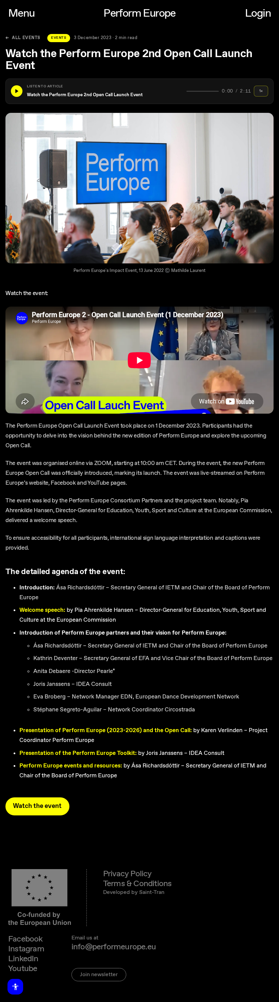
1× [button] (261, 90)
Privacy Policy (127, 874)
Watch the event (37, 806)
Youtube (22, 969)
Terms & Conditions (137, 884)
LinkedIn (23, 959)
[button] (139, 91)
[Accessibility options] (15, 987)
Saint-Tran (151, 892)
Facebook (25, 939)
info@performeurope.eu (113, 947)
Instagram (26, 949)
